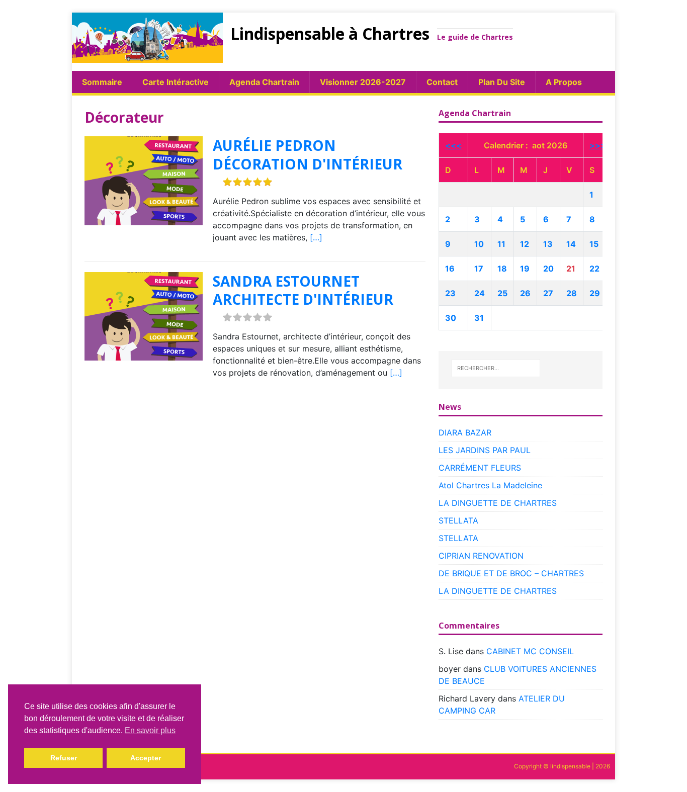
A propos (564, 82)
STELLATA (458, 520)
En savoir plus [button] (150, 730)
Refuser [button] (63, 758)
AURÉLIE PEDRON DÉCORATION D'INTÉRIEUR (307, 154)
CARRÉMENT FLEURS (480, 468)
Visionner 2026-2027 (363, 82)
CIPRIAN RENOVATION (481, 556)
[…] (316, 237)
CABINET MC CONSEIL (530, 651)
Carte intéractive (175, 82)
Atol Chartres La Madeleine (490, 485)
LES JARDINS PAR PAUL (485, 450)
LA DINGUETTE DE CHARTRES (498, 503)
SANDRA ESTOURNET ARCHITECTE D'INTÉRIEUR (303, 290)
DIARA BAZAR (465, 432)
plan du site (501, 82)
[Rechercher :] (496, 368)
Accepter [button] (145, 758)
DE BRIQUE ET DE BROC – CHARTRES (511, 573)
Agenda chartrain (264, 82)
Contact (442, 82)
